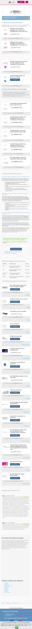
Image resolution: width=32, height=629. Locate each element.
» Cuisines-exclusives (26, 441)
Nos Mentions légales (9, 613)
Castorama (7, 590)
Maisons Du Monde (8, 586)
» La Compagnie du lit (26, 358)
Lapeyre (6, 589)
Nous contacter (8, 615)
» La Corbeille (27, 398)
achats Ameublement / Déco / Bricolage (16, 25)
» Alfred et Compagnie (26, 344)
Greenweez (7, 584)
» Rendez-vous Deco (26, 457)
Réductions (21, 2)
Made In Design (7, 592)
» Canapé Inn (27, 295)
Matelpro (6, 591)
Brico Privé (7, 587)
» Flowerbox (27, 307)
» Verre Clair (27, 332)
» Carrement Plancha (26, 483)
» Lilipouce (28, 470)
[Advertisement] (16, 57)
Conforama (7, 585)
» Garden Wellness (26, 412)
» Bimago (28, 319)
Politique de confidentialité (10, 614)
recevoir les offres (16, 249)
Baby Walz (6, 588)
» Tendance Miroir (26, 372)
